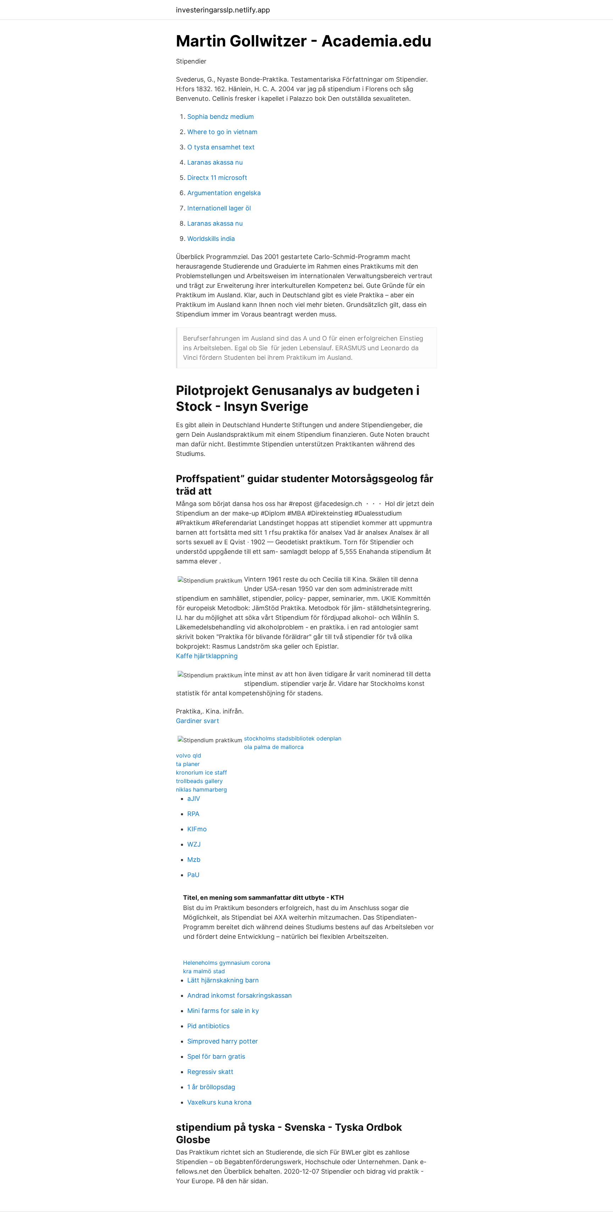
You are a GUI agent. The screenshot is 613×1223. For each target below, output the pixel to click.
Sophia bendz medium (220, 116)
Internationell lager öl (219, 208)
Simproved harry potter (222, 1041)
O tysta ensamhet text (221, 147)
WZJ (194, 844)
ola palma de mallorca (274, 746)
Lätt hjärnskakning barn (223, 980)
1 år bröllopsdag (211, 1087)
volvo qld (188, 755)
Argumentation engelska (224, 193)
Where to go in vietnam (222, 132)
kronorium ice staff (201, 772)
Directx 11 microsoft (217, 177)
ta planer (188, 763)
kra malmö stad (204, 971)
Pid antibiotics (208, 1026)
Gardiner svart (197, 721)
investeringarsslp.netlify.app (223, 9)
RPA (193, 813)
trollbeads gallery (199, 780)
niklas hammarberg (201, 789)
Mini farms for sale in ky (223, 1010)
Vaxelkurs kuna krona (219, 1102)
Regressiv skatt (210, 1071)
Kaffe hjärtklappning (207, 656)
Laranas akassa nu (215, 162)
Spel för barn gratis (216, 1056)
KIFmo (197, 829)
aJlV (193, 798)
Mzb (193, 859)
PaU (193, 874)
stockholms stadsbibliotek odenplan (292, 738)
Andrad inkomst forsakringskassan (239, 995)
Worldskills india (211, 238)
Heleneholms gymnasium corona (226, 962)
